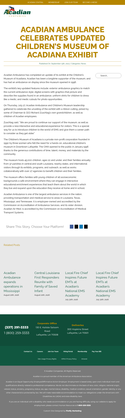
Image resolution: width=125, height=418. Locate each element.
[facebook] (97, 330)
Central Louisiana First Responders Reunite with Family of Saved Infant (47, 282)
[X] (76, 226)
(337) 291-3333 (16, 327)
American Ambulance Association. (77, 376)
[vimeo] (115, 330)
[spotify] (119, 330)
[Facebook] (71, 226)
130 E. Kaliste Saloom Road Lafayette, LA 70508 (47, 331)
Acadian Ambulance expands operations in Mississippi (13, 282)
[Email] (85, 226)
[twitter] (102, 330)
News (83, 64)
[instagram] (106, 330)
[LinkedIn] (81, 226)
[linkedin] (111, 330)
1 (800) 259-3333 (16, 333)
